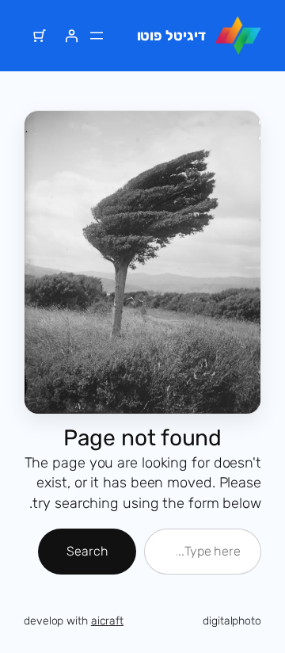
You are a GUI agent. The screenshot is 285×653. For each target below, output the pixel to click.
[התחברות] (71, 36)
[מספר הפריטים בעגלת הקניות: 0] (39, 36)
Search (87, 551)
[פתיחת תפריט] (96, 35)
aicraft (107, 621)
